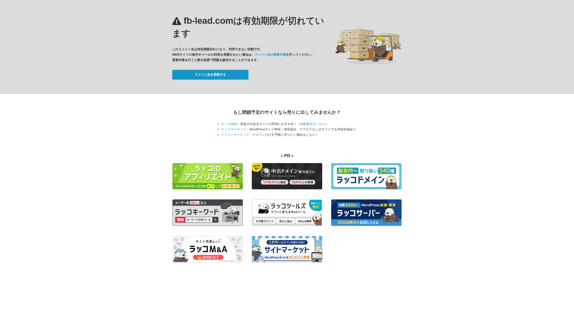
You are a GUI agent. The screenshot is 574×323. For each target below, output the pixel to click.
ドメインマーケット (235, 134)
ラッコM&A (229, 124)
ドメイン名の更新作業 (270, 54)
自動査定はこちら (312, 124)
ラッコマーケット (233, 129)
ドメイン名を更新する (210, 74)
